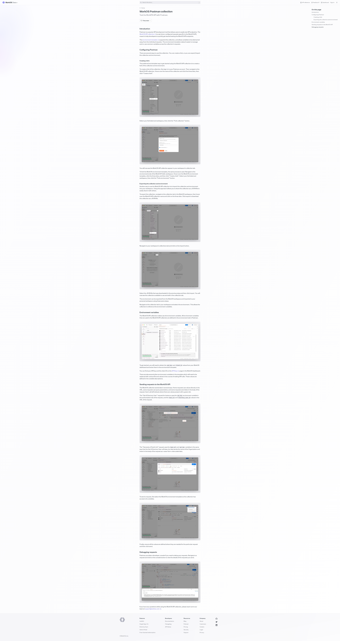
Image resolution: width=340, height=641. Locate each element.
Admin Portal (143, 629)
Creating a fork (318, 17)
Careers (202, 627)
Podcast (186, 624)
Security (186, 629)
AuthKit (142, 621)
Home (143, 8)
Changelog (168, 624)
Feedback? (316, 2)
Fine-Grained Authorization (147, 632)
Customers (203, 624)
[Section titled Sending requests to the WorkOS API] (138, 384)
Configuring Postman (318, 14)
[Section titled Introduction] (138, 28)
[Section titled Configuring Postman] (138, 49)
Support (186, 632)
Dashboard (326, 2)
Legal (201, 629)
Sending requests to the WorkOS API (322, 24)
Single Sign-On (144, 624)
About (201, 621)
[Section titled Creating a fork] (138, 60)
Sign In (332, 2)
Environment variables (318, 22)
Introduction (315, 12)
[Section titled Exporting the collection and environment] (138, 183)
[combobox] (170, 2)
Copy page (146, 20)
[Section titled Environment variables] (138, 312)
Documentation (169, 621)
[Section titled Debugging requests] (138, 552)
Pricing (186, 627)
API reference (306, 2)
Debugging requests (318, 27)
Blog (185, 621)
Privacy (202, 632)
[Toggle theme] (337, 2)
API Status (168, 627)
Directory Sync (144, 627)
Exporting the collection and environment (326, 19)
